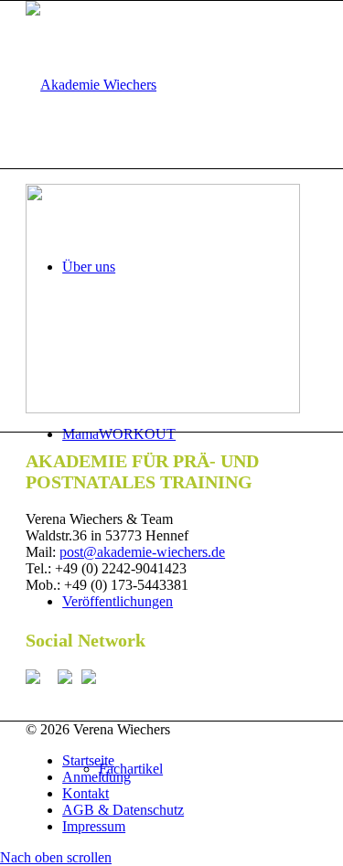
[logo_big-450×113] (91, 84)
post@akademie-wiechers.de (142, 552)
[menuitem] (189, 761)
